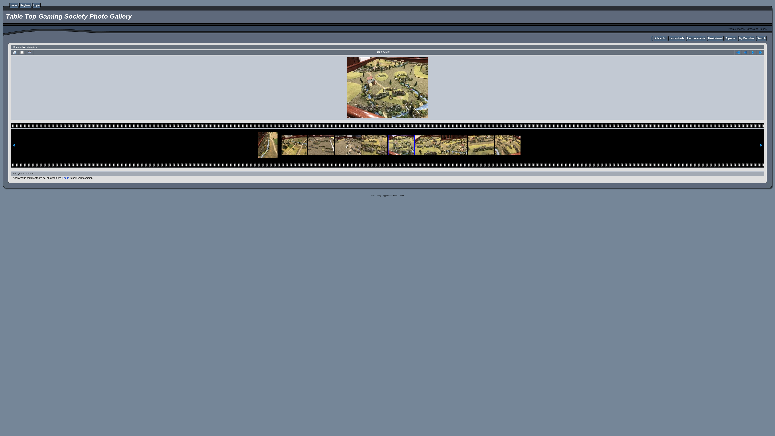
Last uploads (676, 38)
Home (13, 5)
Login (36, 5)
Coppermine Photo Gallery (393, 196)
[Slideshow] (29, 52)
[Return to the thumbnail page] (14, 52)
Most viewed (715, 38)
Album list (660, 38)
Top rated (731, 38)
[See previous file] (745, 52)
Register (25, 5)
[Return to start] (738, 52)
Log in (65, 178)
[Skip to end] (760, 52)
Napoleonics (29, 47)
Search (761, 38)
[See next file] (753, 52)
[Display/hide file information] (22, 52)
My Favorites (746, 38)
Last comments (696, 38)
